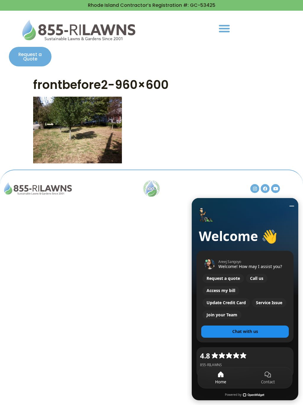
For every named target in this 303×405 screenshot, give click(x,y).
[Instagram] (254, 188)
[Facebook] (265, 188)
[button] (224, 28)
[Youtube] (275, 188)
